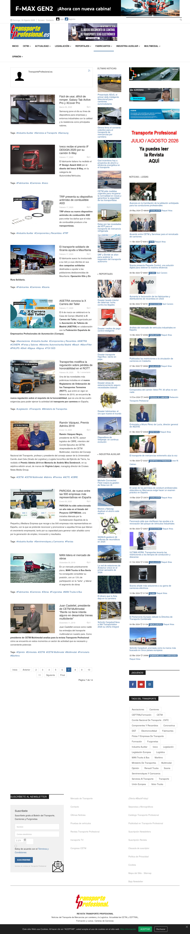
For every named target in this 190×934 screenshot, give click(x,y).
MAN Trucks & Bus (73, 591)
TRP (66, 233)
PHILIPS (15, 348)
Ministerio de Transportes (55, 408)
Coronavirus (169, 725)
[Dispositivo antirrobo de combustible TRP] (32, 209)
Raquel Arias (167, 210)
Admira (48, 477)
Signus (41, 348)
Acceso (41, 20)
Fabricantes (102, 45)
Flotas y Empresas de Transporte (148, 736)
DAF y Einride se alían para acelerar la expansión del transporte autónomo (109, 258)
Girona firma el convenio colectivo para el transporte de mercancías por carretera (109, 132)
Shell (24, 348)
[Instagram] (149, 684)
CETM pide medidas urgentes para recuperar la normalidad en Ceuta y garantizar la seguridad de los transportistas (109, 196)
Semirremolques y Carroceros (27, 493)
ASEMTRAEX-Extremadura (160, 461)
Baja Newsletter (135, 881)
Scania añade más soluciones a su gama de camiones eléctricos (150, 586)
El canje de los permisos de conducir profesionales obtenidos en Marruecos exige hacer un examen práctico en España (153, 490)
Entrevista (18, 608)
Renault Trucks (151, 768)
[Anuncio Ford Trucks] (95, 8)
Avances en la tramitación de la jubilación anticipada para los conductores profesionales (154, 204)
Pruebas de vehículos (81, 823)
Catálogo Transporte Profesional (143, 814)
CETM (26, 45)
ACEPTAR (145, 929)
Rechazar (160, 929)
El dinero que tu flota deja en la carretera (107, 597)
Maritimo (16, 655)
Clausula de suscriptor (138, 848)
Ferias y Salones (30, 344)
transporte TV (77, 839)
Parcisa (69, 541)
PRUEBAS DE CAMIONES (159, 397)
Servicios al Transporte (24, 99)
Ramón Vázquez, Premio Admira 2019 (74, 424)
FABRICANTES (154, 335)
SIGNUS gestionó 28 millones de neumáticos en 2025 (109, 539)
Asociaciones (24, 341)
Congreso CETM (78, 848)
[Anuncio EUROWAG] (154, 94)
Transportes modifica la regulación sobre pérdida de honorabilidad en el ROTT (75, 365)
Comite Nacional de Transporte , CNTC (150, 720)
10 (89, 669)
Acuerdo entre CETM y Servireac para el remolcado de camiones (154, 235)
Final (62, 675)
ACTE (67, 477)
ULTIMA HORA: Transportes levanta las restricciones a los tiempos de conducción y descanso (150, 554)
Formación (137, 741)
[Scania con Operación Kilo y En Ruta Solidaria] (32, 260)
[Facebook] (132, 684)
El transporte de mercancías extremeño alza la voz (153, 455)
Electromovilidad (149, 730)
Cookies (132, 864)
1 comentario (85, 372)
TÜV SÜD (50, 348)
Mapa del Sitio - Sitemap (139, 873)
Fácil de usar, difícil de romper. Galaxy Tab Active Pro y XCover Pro (75, 99)
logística (160, 752)
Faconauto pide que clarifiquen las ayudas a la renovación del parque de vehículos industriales (152, 522)
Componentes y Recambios (25, 199)
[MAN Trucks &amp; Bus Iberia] (32, 568)
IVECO (16, 149)
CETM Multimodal (21, 425)
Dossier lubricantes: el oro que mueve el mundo (109, 412)
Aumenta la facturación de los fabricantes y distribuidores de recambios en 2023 (150, 297)
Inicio (15, 45)
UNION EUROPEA (155, 624)
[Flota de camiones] (32, 376)
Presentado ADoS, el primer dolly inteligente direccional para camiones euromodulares (108, 99)
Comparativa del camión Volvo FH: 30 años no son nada (153, 390)
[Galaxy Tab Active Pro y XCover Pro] (32, 109)
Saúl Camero (161, 272)
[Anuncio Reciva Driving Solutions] (154, 74)
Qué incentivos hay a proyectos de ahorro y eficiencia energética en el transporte (109, 164)
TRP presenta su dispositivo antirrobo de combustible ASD (76, 200)
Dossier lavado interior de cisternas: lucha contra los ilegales (108, 302)
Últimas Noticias (78, 814)
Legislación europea (141, 752)
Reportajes (82, 45)
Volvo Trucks (157, 784)
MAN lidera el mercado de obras (74, 556)
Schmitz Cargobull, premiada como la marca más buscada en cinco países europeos (153, 649)
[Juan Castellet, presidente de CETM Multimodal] (32, 618)
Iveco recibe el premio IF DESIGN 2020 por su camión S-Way (74, 149)
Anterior (26, 669)
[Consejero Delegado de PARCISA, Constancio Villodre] (32, 503)
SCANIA (17, 249)
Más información (128, 929)
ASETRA (83, 341)
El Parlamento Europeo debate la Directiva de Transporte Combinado (151, 617)
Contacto (50, 20)
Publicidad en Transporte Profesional (145, 823)
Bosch (76, 344)
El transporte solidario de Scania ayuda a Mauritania (75, 248)
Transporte (36, 408)
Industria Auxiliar (127, 45)
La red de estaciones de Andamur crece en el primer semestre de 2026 (109, 569)
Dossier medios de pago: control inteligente (109, 329)
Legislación (62, 45)
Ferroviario (84, 652)
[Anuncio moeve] (154, 114)
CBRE (75, 477)
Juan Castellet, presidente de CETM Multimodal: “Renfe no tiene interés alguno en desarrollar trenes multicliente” (76, 611)
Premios (58, 477)
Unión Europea (139, 784)
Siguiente (50, 675)
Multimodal (151, 45)
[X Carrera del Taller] (32, 313)
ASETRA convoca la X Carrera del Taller (72, 302)
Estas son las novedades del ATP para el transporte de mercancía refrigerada (109, 227)
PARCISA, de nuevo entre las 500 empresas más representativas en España (75, 494)
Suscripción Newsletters (139, 831)
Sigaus (32, 348)
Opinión (16, 56)
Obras (46, 591)
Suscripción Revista (137, 839)
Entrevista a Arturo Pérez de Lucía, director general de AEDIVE (154, 425)
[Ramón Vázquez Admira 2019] (32, 435)
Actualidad (42, 45)
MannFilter (87, 344)
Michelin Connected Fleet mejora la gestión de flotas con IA (108, 482)
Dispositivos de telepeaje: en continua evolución (108, 439)
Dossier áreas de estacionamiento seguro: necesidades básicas (109, 385)
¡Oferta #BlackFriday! (138, 798)
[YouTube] (141, 684)
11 (39, 675)
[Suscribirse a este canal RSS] (89, 71)
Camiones (36, 182)
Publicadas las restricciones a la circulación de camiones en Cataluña (151, 359)
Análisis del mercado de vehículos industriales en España (153, 328)
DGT (134, 730)
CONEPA (16, 344)
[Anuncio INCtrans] (124, 32)
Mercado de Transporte (82, 798)
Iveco (45, 182)
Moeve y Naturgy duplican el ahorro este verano (108, 511)
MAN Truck (18, 558)
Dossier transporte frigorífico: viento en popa (107, 357)
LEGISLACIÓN (155, 211)
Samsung (64, 132)
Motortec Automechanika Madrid (56, 344)
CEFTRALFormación (141, 714)
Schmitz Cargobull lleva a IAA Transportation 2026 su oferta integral (109, 624)
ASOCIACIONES (20, 303)
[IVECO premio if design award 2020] (32, 159)
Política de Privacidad (138, 856)
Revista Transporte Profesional (85, 831)
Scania (46, 287)
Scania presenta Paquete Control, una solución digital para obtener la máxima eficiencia (152, 266)
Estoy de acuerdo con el (32, 850)
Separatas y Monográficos (140, 806)
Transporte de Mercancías (25, 364)
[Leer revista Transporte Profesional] (154, 147)
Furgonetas (56, 591)
